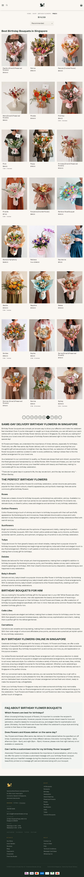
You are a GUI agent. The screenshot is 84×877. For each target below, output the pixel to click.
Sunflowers (47, 807)
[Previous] (24, 417)
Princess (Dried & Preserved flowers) (68, 165)
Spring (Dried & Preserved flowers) (67, 354)
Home (29, 13)
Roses (4, 498)
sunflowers (22, 529)
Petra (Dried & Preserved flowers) (11, 117)
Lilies (45, 809)
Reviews (9, 846)
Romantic (47, 789)
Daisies (4, 561)
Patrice (33, 68)
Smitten (5, 353)
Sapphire (33, 305)
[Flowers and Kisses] (42, 5)
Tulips (4, 544)
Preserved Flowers (50, 799)
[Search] (6, 5)
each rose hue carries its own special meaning (37, 501)
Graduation (47, 794)
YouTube (34, 832)
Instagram (10, 832)
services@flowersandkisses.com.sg (17, 813)
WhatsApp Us (48, 854)
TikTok (26, 832)
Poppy (32, 164)
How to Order (48, 843)
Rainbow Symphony (10, 260)
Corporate (10, 854)
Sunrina (33, 401)
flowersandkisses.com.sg (33, 866)
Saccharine (62, 260)
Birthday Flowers (44, 13)
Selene (60, 305)
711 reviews (22, 802)
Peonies (46, 804)
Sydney (60, 401)
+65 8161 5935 (11, 808)
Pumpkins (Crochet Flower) (39, 212)
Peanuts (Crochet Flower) (67, 68)
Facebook (19, 832)
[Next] (60, 417)
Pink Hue (61, 116)
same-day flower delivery (31, 446)
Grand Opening (48, 797)
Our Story (10, 841)
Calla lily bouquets (9, 614)
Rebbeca (33, 260)
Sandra (5, 305)
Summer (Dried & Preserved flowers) (12, 402)
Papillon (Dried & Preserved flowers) (12, 69)
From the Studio (12, 856)
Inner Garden (11, 843)
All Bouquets (48, 786)
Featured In (10, 851)
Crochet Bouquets (49, 814)
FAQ (45, 846)
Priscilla (5, 212)
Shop (34, 13)
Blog (8, 849)
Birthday (46, 791)
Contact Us (47, 841)
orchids (77, 661)
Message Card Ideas (50, 851)
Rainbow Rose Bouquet (66, 212)
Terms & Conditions (50, 849)
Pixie (4, 164)
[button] (3, 5)
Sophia (32, 353)
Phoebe (33, 116)
